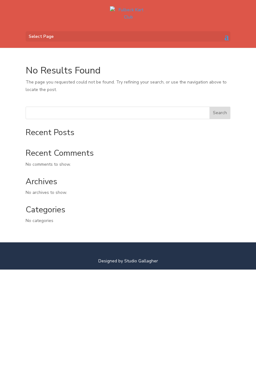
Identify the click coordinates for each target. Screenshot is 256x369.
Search (220, 113)
